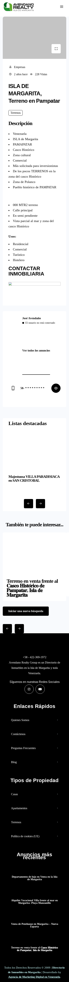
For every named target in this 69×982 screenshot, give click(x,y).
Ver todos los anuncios (36, 350)
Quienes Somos (20, 720)
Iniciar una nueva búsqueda (25, 611)
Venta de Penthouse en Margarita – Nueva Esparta (34, 925)
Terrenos (16, 822)
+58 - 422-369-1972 (34, 657)
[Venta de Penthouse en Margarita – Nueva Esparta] (34, 917)
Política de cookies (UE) (25, 836)
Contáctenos (18, 734)
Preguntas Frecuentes (23, 748)
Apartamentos (19, 808)
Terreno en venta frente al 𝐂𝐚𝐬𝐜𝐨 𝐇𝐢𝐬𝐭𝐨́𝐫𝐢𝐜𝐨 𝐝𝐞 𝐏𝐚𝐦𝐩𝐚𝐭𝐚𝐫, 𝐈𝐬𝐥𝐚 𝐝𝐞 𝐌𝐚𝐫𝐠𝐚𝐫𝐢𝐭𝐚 (34, 949)
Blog (14, 762)
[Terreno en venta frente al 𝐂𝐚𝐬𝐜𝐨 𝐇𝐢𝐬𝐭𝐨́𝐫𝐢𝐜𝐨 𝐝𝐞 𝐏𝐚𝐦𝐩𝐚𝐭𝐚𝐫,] (34, 940)
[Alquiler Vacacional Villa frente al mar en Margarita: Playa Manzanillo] (34, 893)
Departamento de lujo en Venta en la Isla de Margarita (34, 878)
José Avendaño (31, 318)
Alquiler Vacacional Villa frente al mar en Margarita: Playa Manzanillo (34, 901)
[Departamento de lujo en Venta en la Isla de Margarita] (34, 869)
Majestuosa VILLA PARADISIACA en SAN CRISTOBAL (33, 478)
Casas (14, 794)
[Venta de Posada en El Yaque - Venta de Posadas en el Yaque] (19, 7)
